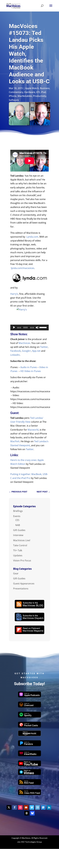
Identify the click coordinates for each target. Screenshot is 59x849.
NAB (17, 525)
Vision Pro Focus (22, 560)
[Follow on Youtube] (26, 807)
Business (45, 88)
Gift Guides (19, 530)
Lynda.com (32, 236)
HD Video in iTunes (30, 371)
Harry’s (14, 293)
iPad (43, 92)
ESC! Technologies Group (31, 842)
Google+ (26, 350)
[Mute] (37, 327)
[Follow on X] (9, 807)
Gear (15, 573)
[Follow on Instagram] (20, 807)
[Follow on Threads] (26, 813)
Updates (17, 555)
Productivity (39, 96)
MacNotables (25, 96)
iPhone (12, 96)
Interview (18, 535)
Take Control (20, 545)
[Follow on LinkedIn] (49, 807)
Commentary (16, 92)
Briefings (18, 511)
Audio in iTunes (29, 367)
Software (14, 100)
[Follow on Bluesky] (32, 813)
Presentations (20, 588)
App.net (36, 350)
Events (16, 516)
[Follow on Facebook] (14, 807)
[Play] (14, 327)
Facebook (15, 350)
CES (17, 520)
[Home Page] (13, 5)
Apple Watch (32, 88)
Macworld (33, 429)
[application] (29, 327)
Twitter (44, 347)
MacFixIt (14, 441)
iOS (38, 92)
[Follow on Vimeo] (32, 807)
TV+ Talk (17, 550)
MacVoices (24, 343)
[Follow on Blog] (37, 807)
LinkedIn (15, 354)
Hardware (29, 92)
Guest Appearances (23, 583)
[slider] (43, 327)
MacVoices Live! (21, 540)
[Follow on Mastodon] (43, 807)
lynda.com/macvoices (22, 268)
